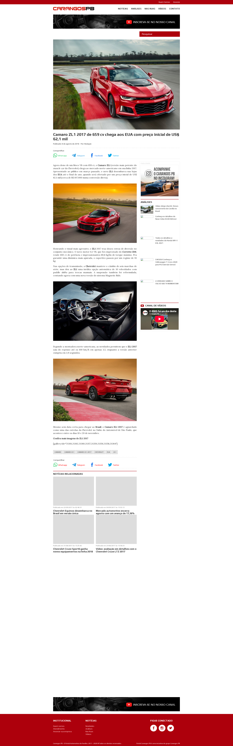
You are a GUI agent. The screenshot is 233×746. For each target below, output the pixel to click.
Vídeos (162, 8)
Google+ (153, 733)
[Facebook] (153, 728)
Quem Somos (164, 2)
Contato (174, 8)
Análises (136, 8)
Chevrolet (99, 452)
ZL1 (114, 452)
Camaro (58, 452)
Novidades (89, 726)
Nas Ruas (150, 8)
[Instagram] (162, 728)
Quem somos (58, 726)
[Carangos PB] (73, 9)
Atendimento (59, 729)
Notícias (123, 8)
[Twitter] (170, 728)
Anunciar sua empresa (62, 731)
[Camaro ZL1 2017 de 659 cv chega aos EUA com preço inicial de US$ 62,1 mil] (95, 213)
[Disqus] (94, 589)
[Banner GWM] (160, 180)
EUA (108, 452)
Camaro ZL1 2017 (84, 452)
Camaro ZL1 (69, 452)
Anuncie (176, 2)
